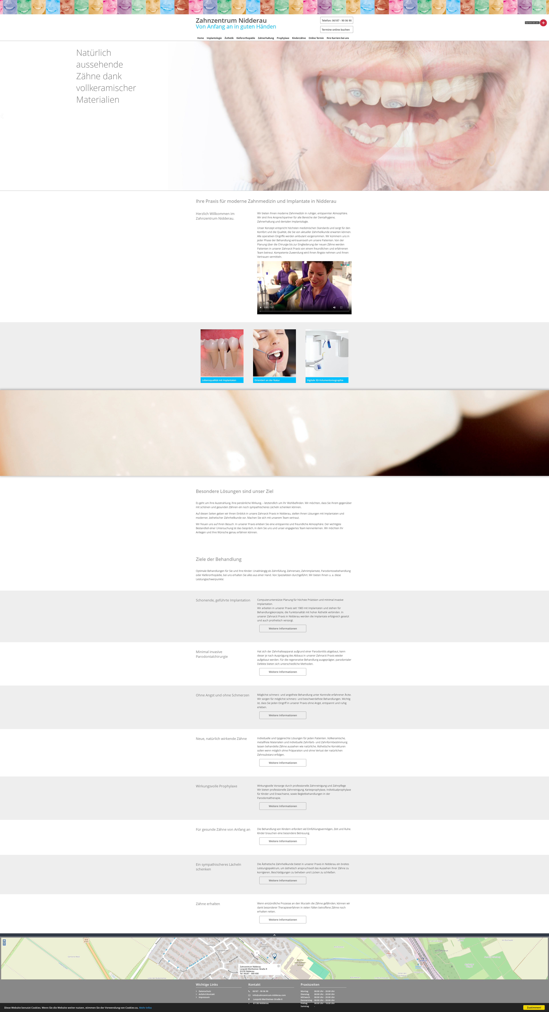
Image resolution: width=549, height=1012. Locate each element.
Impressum (204, 997)
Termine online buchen (336, 29)
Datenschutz (205, 991)
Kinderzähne (299, 38)
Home (200, 38)
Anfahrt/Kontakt (207, 994)
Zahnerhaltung (266, 38)
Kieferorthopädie (245, 38)
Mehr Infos (145, 1007)
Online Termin (316, 38)
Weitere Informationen (283, 628)
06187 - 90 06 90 (260, 991)
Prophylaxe (283, 38)
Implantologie (214, 38)
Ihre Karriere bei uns (338, 38)
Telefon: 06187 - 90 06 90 (337, 20)
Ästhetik (229, 38)
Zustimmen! (534, 1007)
